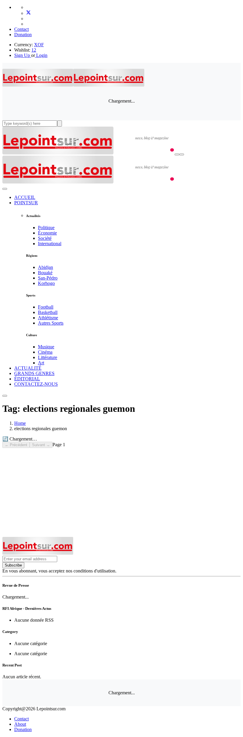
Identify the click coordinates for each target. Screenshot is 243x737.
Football (45, 307)
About (20, 724)
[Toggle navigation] (181, 154)
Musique (46, 346)
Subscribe (13, 565)
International (49, 243)
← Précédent (16, 445)
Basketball (47, 312)
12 (33, 49)
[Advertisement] (121, 492)
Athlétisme (48, 317)
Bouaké (45, 272)
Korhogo (46, 283)
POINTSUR (26, 202)
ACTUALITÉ (27, 368)
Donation (23, 34)
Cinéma (45, 352)
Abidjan (45, 267)
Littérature (47, 357)
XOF (39, 44)
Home (20, 423)
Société (45, 238)
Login (41, 55)
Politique (46, 227)
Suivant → (41, 445)
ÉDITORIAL (27, 378)
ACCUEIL (24, 197)
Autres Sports (50, 323)
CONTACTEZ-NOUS (36, 384)
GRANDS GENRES (34, 373)
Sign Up (22, 55)
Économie (47, 232)
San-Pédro (47, 277)
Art (41, 362)
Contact (21, 29)
